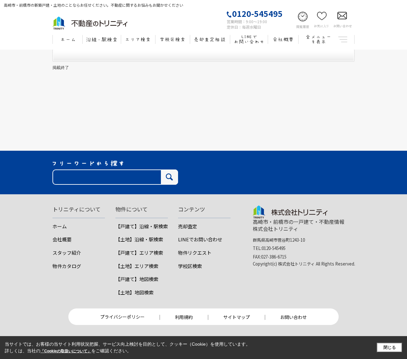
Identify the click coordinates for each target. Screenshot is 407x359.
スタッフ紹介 (66, 252)
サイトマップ (236, 317)
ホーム (59, 226)
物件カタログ (66, 266)
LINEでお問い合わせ (200, 239)
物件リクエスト (194, 252)
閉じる (389, 347)
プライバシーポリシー (122, 317)
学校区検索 (190, 266)
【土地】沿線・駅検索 (139, 239)
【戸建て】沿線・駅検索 (141, 226)
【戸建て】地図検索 (136, 279)
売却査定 (187, 226)
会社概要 (62, 239)
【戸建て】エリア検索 (139, 252)
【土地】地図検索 (134, 292)
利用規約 (184, 317)
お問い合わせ (293, 317)
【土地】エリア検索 (136, 266)
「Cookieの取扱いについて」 (65, 351)
